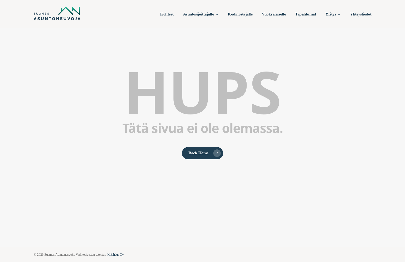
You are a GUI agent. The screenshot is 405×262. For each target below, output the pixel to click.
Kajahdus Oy (115, 254)
